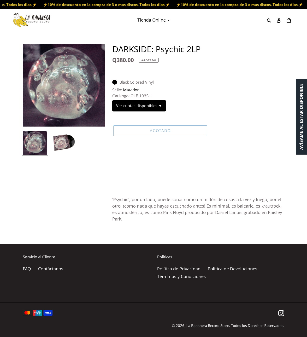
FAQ (27, 269)
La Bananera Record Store (207, 325)
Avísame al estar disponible (301, 116)
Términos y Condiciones (181, 276)
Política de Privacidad (179, 269)
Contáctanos (50, 269)
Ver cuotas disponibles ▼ (139, 105)
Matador (131, 90)
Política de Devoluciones (232, 269)
